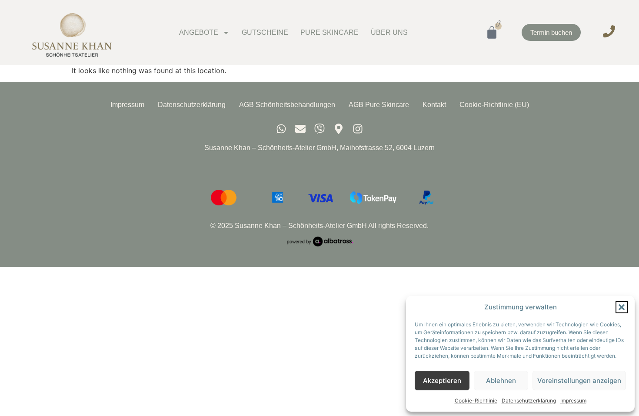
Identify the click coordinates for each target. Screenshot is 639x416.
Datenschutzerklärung (529, 400)
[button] (621, 307)
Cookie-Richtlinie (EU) (494, 104)
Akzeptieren (442, 380)
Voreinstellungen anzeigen (579, 380)
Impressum (573, 400)
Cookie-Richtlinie (476, 400)
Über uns (389, 32)
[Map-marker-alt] (338, 129)
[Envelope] (300, 129)
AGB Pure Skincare (379, 104)
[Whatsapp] (281, 129)
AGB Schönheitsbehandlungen (287, 104)
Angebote (198, 32)
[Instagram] (358, 129)
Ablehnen (501, 380)
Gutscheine (265, 32)
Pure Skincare (329, 32)
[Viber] (319, 129)
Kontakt (434, 104)
